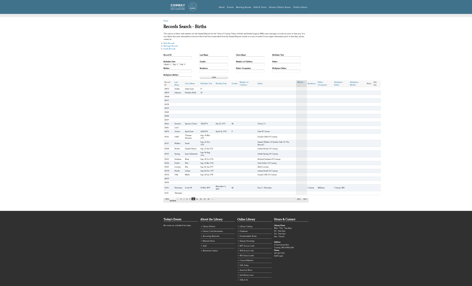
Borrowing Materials (211, 236)
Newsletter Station (210, 251)
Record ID (167, 55)
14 (208, 199)
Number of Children (244, 61)
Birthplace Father (279, 68)
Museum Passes (209, 241)
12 (201, 199)
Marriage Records (170, 46)
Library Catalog (246, 226)
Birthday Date (221, 83)
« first (167, 199)
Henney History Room (280, 7)
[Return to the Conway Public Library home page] (182, 10)
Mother (166, 68)
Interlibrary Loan (246, 275)
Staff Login (278, 256)
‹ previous (173, 200)
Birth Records (168, 43)
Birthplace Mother (170, 75)
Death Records (169, 49)
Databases (244, 231)
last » (305, 199)
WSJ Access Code (247, 251)
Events (230, 7)
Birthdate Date (169, 61)
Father (274, 61)
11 (197, 199)
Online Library (300, 7)
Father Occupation (243, 68)
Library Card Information (213, 231)
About (222, 7)
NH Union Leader (247, 255)
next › (299, 199)
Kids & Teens (260, 7)
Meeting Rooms (243, 7)
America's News (246, 270)
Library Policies (209, 226)
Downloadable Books (248, 236)
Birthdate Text (278, 55)
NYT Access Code (247, 246)
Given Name (241, 55)
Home (165, 21)
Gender (203, 61)
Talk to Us (244, 280)
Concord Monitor (246, 260)
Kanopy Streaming (247, 241)
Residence (204, 68)
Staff (204, 246)
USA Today (244, 265)
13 (205, 199)
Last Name (204, 55)
